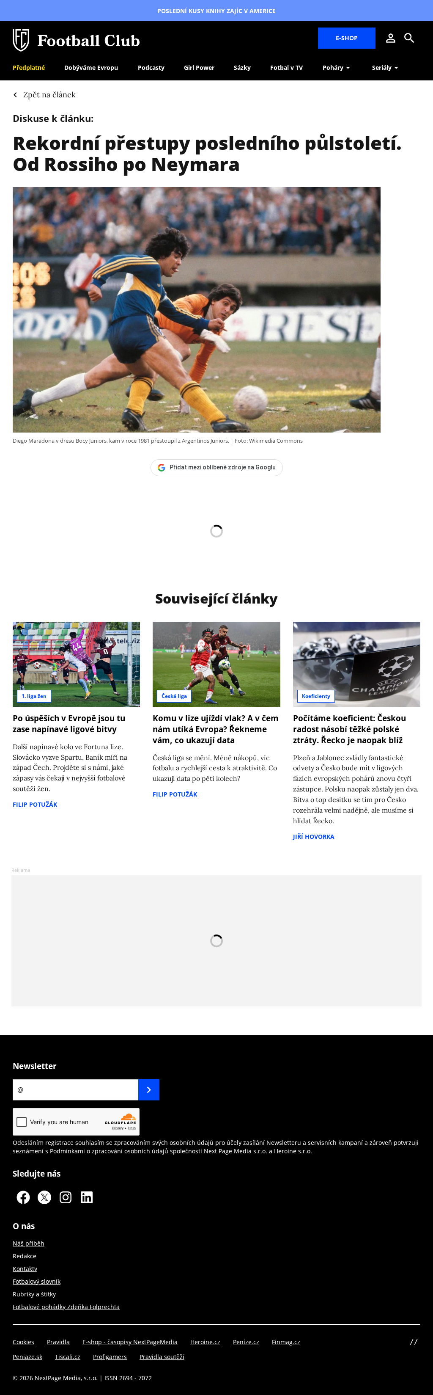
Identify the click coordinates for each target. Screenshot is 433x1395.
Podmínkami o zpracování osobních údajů (109, 1151)
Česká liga (174, 696)
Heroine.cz (205, 1342)
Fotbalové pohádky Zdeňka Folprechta (66, 1307)
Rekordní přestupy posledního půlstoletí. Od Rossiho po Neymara (207, 153)
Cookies (23, 1342)
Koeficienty (316, 696)
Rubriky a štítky (34, 1294)
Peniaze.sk (27, 1357)
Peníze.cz (246, 1342)
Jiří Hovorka (313, 837)
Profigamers (110, 1357)
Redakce (24, 1256)
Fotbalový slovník (36, 1281)
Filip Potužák (35, 804)
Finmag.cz (286, 1342)
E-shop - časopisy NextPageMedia (130, 1342)
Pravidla (58, 1342)
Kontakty (25, 1269)
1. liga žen (34, 696)
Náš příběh (28, 1243)
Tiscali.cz (67, 1357)
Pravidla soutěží (162, 1357)
